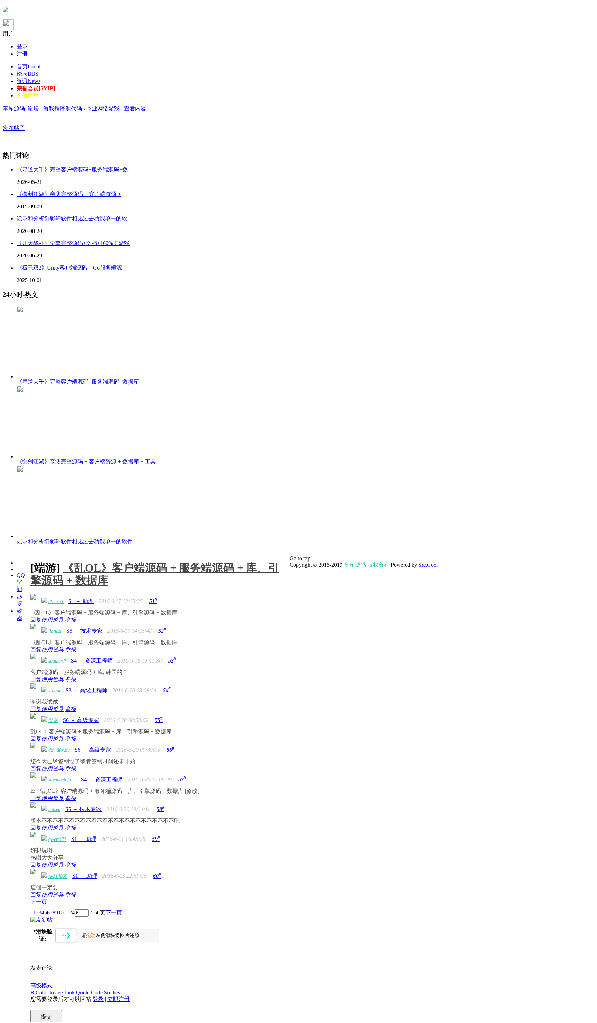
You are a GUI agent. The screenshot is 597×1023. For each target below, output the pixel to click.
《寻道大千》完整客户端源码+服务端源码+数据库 (78, 382)
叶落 (53, 720)
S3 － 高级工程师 (86, 690)
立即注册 (118, 999)
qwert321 (57, 839)
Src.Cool (428, 565)
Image (56, 992)
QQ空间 (21, 582)
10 (61, 913)
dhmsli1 (56, 601)
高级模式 (41, 985)
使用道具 (52, 620)
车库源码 (14, 108)
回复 (35, 620)
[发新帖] (41, 920)
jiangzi (54, 631)
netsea (54, 809)
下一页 (38, 902)
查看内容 (135, 108)
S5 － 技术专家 (84, 631)
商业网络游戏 (103, 108)
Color (42, 992)
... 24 (69, 913)
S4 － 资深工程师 (92, 661)
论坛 (27, 74)
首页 (28, 66)
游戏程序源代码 (62, 108)
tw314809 (57, 876)
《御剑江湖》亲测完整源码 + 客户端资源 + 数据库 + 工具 (86, 461)
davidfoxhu (59, 750)
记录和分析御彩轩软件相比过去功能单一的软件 (75, 541)
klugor (54, 690)
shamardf (57, 661)
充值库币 (28, 95)
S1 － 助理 (81, 601)
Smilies (112, 992)
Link (69, 992)
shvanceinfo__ (62, 779)
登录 (22, 46)
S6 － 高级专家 (81, 720)
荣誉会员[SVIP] (36, 88)
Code (97, 992)
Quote (82, 992)
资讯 (28, 81)
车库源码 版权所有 (366, 565)
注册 (22, 54)
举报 (70, 620)
